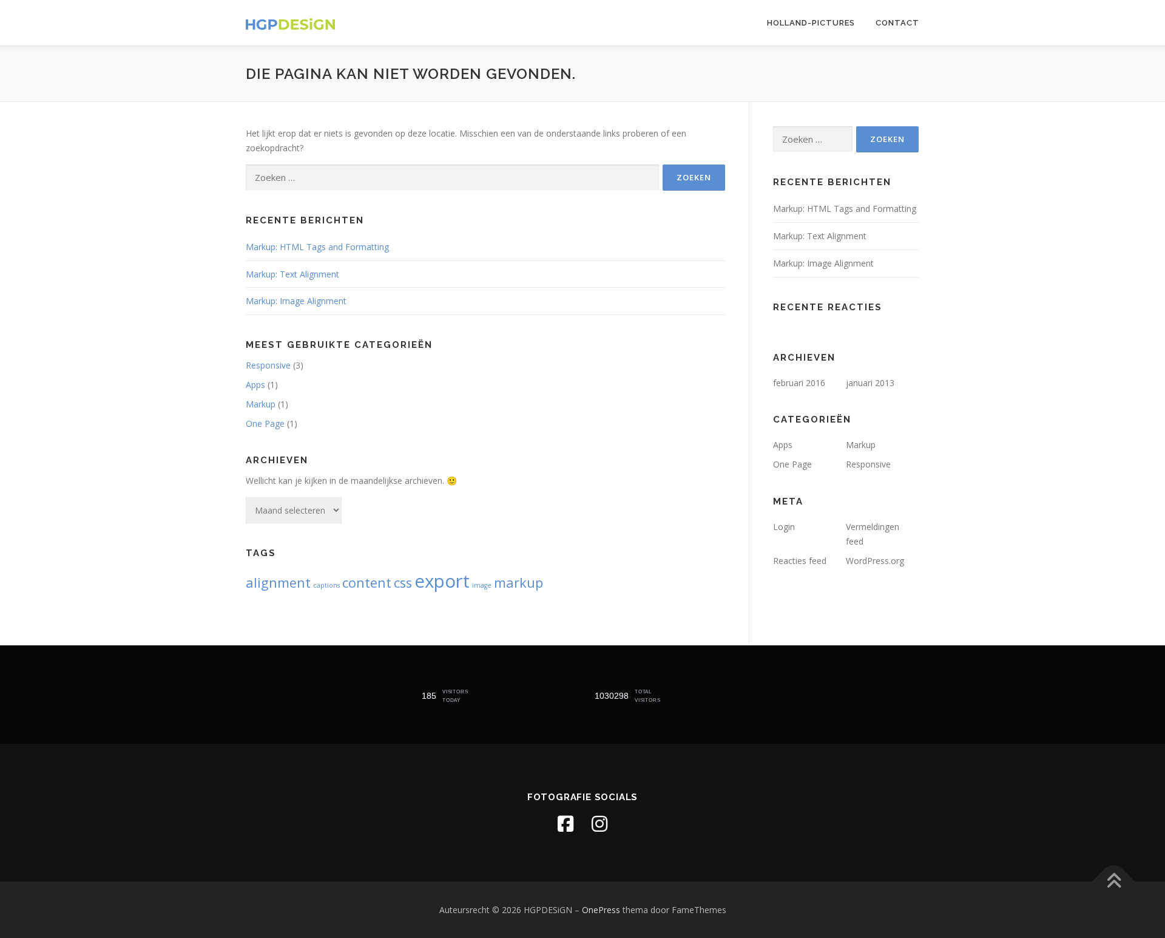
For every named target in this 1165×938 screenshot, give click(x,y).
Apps (255, 384)
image (481, 585)
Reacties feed (799, 560)
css (403, 582)
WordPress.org (875, 560)
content (366, 582)
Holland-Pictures (811, 22)
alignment (278, 582)
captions (326, 585)
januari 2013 (870, 383)
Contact (897, 22)
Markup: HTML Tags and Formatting (317, 247)
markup (518, 582)
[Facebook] (565, 824)
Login (784, 526)
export (442, 581)
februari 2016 (799, 383)
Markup (260, 404)
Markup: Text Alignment (292, 274)
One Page (265, 423)
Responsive (268, 365)
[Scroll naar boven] (1113, 881)
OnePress (601, 910)
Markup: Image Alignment (296, 301)
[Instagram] (599, 824)
